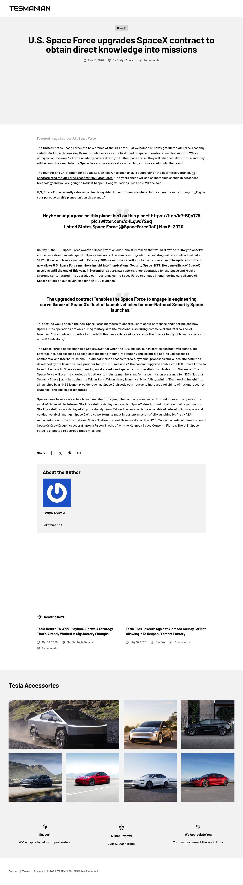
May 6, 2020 (171, 226)
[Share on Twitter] (60, 453)
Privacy (38, 871)
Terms (26, 871)
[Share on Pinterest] (69, 453)
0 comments (152, 60)
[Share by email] (79, 453)
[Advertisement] (121, 98)
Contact (14, 871)
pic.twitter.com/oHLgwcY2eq (121, 221)
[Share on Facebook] (51, 453)
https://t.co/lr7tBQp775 (175, 215)
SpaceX (121, 28)
